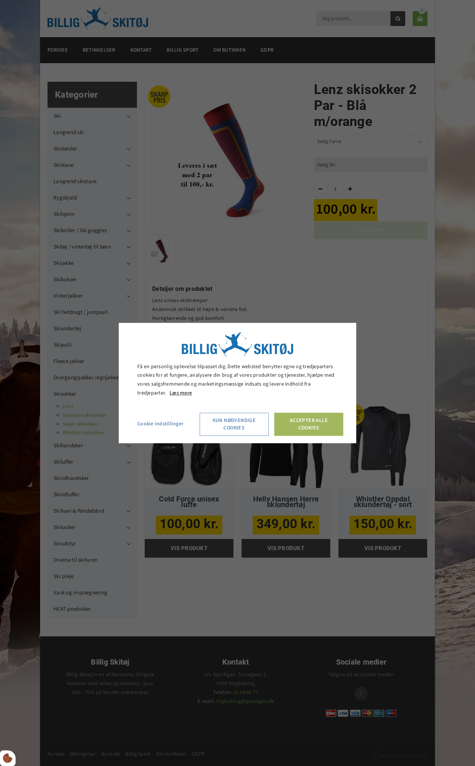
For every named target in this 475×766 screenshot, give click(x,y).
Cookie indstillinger (160, 424)
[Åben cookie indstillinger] (8, 758)
